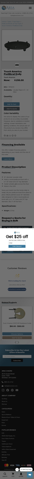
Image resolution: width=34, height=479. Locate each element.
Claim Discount (17, 246)
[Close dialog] (33, 229)
